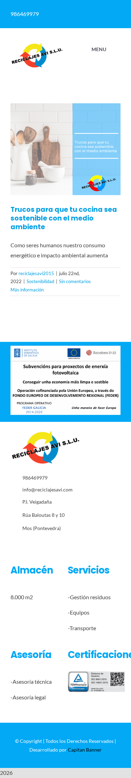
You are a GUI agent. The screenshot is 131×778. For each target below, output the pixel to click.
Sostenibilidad (40, 281)
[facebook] (12, 543)
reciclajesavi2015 (36, 273)
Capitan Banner (85, 750)
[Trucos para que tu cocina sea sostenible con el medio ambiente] (65, 149)
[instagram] (34, 543)
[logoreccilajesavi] (36, 44)
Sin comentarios (75, 281)
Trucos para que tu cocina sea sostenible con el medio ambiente (63, 218)
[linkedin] (45, 543)
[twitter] (23, 543)
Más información (27, 289)
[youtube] (56, 543)
